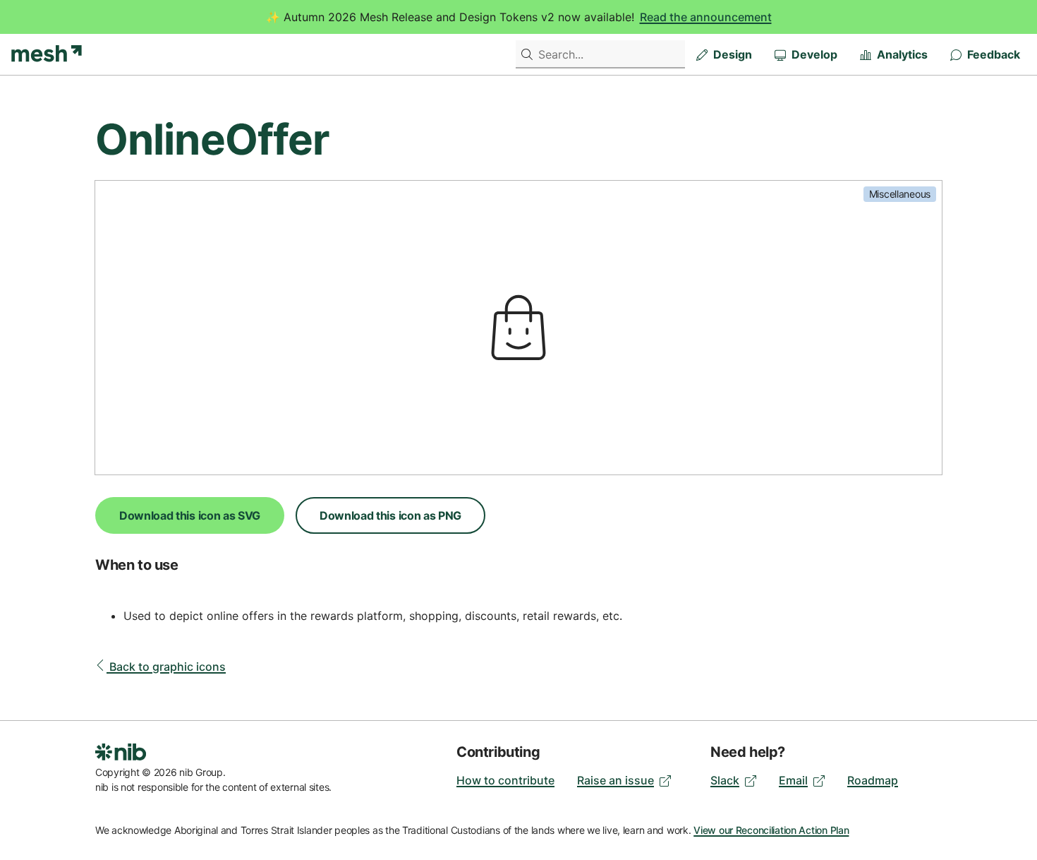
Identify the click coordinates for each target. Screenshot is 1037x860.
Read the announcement (706, 17)
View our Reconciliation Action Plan (771, 830)
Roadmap (872, 780)
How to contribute (505, 780)
